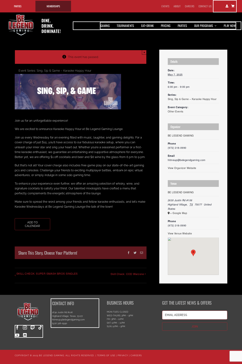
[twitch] (33, 328)
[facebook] (17, 328)
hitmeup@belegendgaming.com (68, 319)
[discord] (25, 335)
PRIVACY (123, 355)
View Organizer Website (182, 168)
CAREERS (136, 355)
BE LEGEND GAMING (181, 135)
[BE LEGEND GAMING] (28, 299)
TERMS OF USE (106, 355)
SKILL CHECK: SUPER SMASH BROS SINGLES (47, 273)
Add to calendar (32, 224)
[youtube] (17, 335)
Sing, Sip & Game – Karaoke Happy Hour (192, 99)
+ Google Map (178, 213)
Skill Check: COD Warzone (127, 274)
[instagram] (25, 328)
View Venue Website (180, 233)
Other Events (175, 111)
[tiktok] (40, 328)
